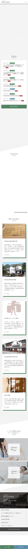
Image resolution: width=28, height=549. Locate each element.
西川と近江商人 (7, 39)
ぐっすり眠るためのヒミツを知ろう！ (21, 39)
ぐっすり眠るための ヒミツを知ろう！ (11, 513)
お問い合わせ (21, 547)
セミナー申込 (7, 547)
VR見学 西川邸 (5, 519)
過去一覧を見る (14, 106)
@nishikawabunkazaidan (20, 212)
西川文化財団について (7, 516)
